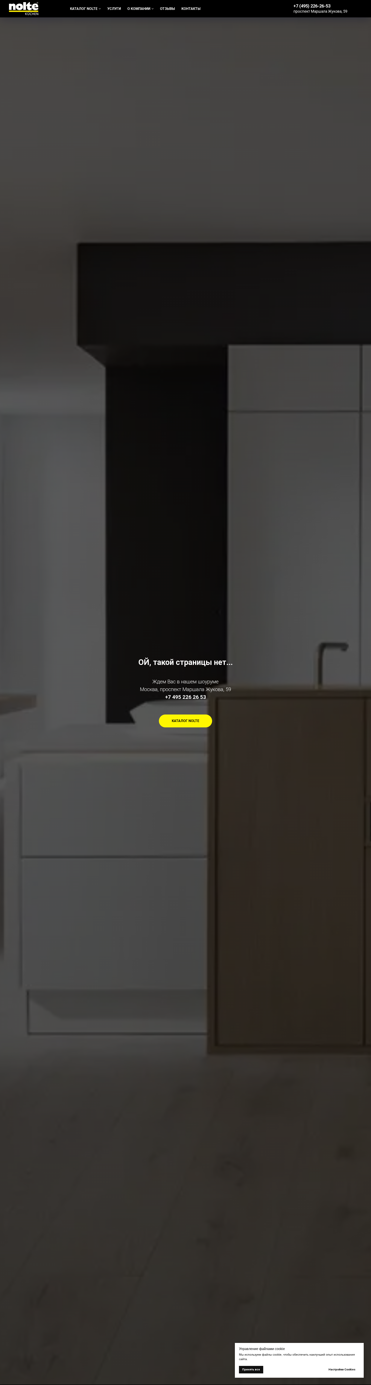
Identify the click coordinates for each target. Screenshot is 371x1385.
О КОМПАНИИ (138, 9)
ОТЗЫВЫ (167, 9)
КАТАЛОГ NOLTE (83, 9)
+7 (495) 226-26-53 (311, 6)
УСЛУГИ (114, 9)
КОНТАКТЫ (191, 9)
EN (360, 8)
